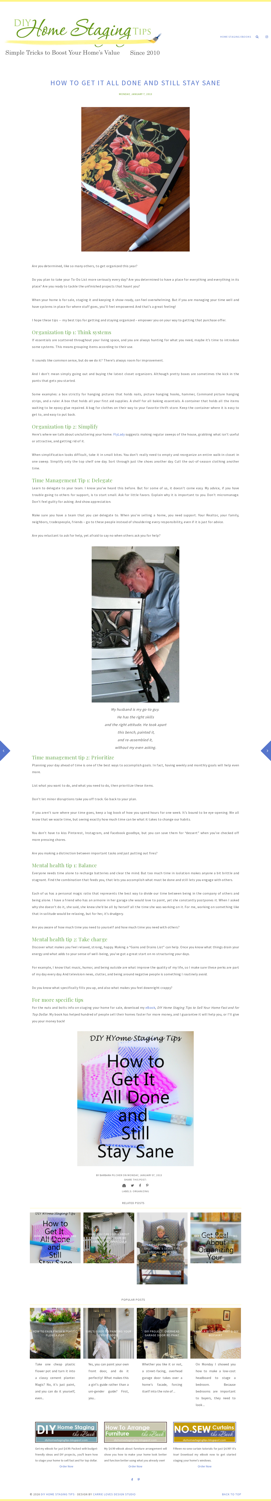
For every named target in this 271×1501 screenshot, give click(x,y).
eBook (150, 1007)
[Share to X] (132, 1185)
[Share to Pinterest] (147, 1185)
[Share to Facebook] (140, 1185)
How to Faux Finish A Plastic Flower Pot (55, 1333)
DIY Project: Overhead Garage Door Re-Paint (162, 1333)
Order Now (66, 1466)
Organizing (141, 1191)
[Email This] (124, 1185)
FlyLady (119, 434)
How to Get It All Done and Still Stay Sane (55, 1238)
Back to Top (231, 1494)
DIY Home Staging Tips (58, 1494)
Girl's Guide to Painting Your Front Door (108, 1333)
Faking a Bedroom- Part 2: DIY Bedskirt (216, 1333)
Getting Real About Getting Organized (216, 1238)
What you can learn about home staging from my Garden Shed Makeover (109, 1238)
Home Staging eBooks (235, 36)
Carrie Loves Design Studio (114, 1494)
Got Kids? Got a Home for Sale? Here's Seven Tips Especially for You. (162, 1248)
